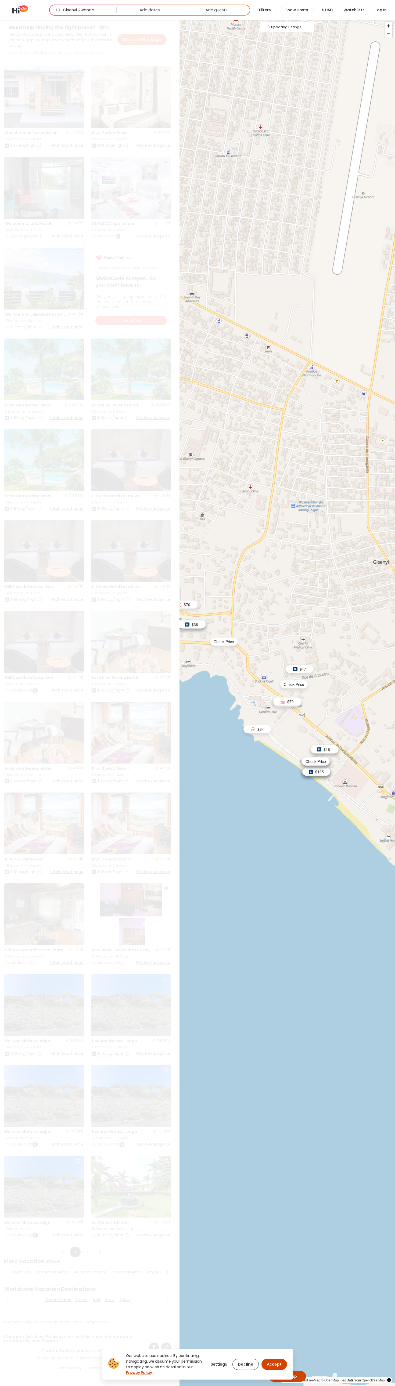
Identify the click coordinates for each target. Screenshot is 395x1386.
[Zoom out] (388, 34)
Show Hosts (296, 10)
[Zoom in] (388, 26)
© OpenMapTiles (333, 1380)
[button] (327, 10)
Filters (265, 10)
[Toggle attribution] (389, 1380)
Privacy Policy (139, 1372)
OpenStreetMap (373, 1380)
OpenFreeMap (309, 1380)
